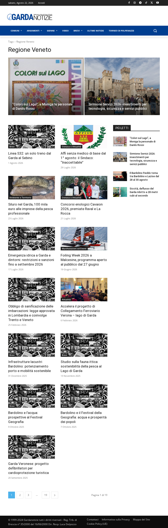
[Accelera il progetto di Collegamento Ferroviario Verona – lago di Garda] (84, 289)
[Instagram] (134, 3)
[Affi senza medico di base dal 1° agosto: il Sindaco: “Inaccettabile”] (84, 136)
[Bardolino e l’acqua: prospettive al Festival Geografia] (31, 396)
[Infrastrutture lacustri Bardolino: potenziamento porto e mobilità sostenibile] (31, 345)
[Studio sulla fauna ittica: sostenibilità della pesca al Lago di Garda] (84, 345)
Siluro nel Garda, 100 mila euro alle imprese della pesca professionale (30, 208)
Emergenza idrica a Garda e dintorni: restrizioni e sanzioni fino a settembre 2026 (31, 259)
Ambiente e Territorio (20, 197)
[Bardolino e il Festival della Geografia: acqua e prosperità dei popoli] (84, 396)
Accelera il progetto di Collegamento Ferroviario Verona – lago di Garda (80, 310)
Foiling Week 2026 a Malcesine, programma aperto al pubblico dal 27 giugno (84, 259)
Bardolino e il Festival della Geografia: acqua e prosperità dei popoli (84, 417)
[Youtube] (157, 3)
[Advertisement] (113, 17)
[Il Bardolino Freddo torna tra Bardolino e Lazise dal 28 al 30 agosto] (120, 176)
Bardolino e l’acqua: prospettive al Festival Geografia (25, 417)
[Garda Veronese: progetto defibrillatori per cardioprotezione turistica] (31, 447)
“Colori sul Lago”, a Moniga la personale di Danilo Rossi (143, 142)
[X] (151, 3)
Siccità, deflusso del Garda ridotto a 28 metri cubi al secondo (144, 192)
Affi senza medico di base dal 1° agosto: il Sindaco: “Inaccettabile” (83, 157)
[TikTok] (146, 3)
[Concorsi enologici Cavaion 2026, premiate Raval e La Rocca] (84, 187)
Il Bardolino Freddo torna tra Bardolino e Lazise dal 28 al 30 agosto (144, 176)
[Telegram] (140, 3)
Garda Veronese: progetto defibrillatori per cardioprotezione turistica (28, 468)
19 (45, 495)
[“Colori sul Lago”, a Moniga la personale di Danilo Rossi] (46, 96)
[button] (155, 31)
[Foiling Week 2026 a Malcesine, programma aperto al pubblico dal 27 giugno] (84, 238)
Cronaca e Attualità (71, 146)
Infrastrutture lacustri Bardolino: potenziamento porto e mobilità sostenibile (29, 366)
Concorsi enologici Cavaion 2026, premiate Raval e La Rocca (82, 208)
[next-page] (54, 495)
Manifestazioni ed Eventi (74, 248)
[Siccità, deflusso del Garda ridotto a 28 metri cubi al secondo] (120, 192)
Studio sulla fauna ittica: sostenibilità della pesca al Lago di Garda (81, 366)
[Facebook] (129, 3)
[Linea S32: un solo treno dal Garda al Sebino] (31, 136)
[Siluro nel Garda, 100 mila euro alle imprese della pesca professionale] (31, 187)
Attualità (66, 299)
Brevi (12, 146)
